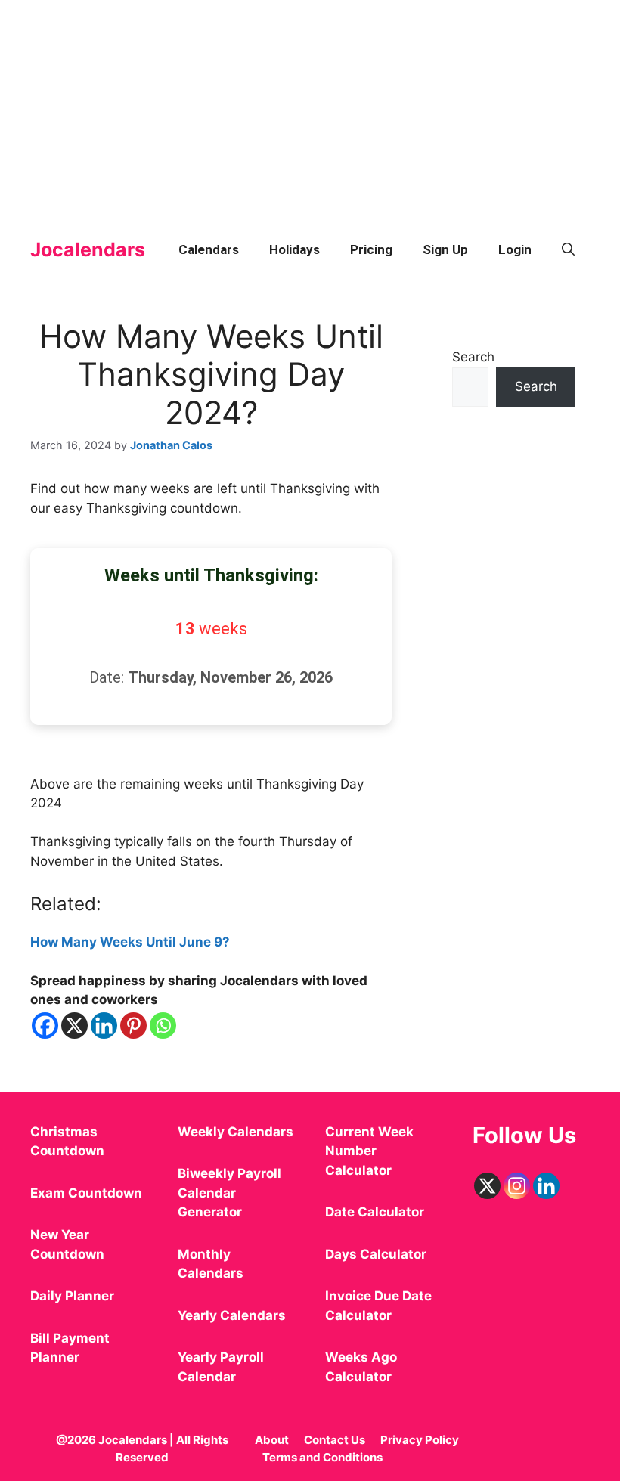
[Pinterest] (133, 1025)
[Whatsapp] (163, 1025)
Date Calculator (374, 1211)
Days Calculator (375, 1254)
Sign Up (445, 249)
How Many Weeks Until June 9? (130, 942)
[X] (74, 1025)
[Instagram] (517, 1186)
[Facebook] (45, 1025)
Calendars (208, 249)
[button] (568, 249)
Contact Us (334, 1440)
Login (515, 249)
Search (473, 356)
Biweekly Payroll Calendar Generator (229, 1192)
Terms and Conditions (322, 1457)
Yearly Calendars (232, 1315)
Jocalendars (87, 249)
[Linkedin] (104, 1025)
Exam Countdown (86, 1193)
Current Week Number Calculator (369, 1151)
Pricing (371, 249)
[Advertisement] (310, 106)
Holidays (294, 249)
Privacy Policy (419, 1440)
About (272, 1440)
